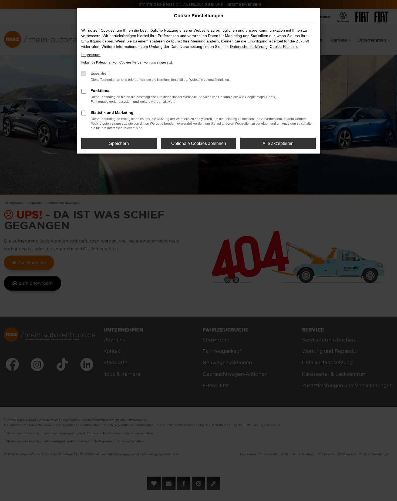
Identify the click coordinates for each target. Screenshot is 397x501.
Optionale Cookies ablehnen (198, 143)
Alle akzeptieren (278, 143)
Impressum (90, 54)
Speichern (119, 143)
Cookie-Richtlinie (284, 46)
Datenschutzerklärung (249, 46)
